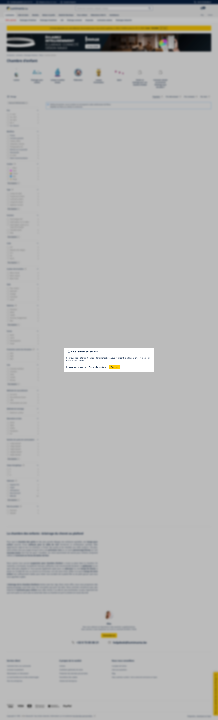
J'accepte (114, 367)
